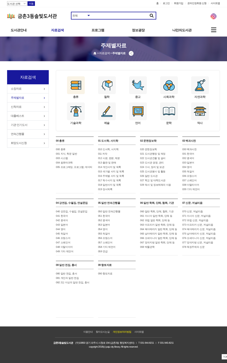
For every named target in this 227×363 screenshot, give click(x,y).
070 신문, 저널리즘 (192, 211)
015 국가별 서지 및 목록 (111, 171)
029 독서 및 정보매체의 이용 (155, 184)
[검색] (152, 15)
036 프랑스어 (189, 175)
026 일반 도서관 (149, 175)
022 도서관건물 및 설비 (152, 158)
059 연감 (103, 251)
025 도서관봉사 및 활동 (152, 171)
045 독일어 (62, 233)
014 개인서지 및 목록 (109, 167)
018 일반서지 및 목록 (109, 184)
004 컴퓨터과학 (64, 162)
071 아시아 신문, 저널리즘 (196, 215)
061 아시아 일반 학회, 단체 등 (156, 215)
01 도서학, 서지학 (108, 140)
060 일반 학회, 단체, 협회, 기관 (157, 211)
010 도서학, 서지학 (108, 149)
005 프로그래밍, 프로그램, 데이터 (74, 167)
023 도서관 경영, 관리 (152, 162)
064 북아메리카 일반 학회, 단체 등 (158, 229)
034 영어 (187, 167)
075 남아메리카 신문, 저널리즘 (199, 233)
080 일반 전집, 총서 (66, 273)
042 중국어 (62, 220)
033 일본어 (188, 162)
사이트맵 (215, 3)
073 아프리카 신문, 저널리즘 (197, 224)
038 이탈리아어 (190, 184)
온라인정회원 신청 (196, 3)
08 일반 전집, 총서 (66, 264)
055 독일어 (104, 233)
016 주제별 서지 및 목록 (111, 175)
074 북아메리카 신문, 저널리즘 (199, 229)
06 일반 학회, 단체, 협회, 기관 (157, 202)
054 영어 (103, 229)
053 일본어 (104, 224)
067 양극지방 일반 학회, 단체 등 (157, 242)
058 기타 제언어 (107, 246)
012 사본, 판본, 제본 (109, 158)
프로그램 (98, 30)
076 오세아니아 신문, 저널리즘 (199, 238)
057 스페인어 (105, 242)
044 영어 (60, 229)
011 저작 (102, 153)
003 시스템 (62, 158)
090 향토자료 (105, 273)
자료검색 (57, 30)
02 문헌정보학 (148, 140)
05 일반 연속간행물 (109, 202)
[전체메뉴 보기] (213, 30)
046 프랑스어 (63, 238)
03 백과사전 (189, 140)
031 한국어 (188, 153)
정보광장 (138, 30)
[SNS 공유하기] (131, 53)
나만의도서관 (182, 30)
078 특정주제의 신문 (193, 246)
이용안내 (88, 331)
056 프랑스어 (105, 238)
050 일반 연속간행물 (109, 211)
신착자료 (16, 106)
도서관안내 (19, 30)
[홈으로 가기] (95, 53)
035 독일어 (188, 171)
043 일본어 (62, 224)
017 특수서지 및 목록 (109, 180)
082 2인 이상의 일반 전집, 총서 (72, 282)
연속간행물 (17, 133)
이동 (31, 3)
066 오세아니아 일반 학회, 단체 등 (158, 238)
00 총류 (60, 140)
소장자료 (16, 88)
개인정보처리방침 (122, 331)
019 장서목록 (105, 189)
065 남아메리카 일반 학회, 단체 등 (158, 233)
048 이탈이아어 (64, 246)
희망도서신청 (19, 142)
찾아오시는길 (103, 331)
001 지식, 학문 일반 (66, 153)
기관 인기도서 (19, 124)
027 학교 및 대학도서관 (152, 180)
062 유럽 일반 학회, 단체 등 (155, 220)
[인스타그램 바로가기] (213, 16)
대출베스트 (17, 115)
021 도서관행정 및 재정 (152, 153)
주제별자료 (17, 97)
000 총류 (60, 149)
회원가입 (178, 3)
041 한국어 (62, 215)
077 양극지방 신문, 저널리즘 (197, 242)
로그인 (166, 3)
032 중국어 (188, 158)
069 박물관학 (147, 246)
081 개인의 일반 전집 (67, 278)
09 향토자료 (105, 264)
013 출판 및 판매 (107, 162)
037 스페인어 (189, 180)
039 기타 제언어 (191, 189)
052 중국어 (104, 220)
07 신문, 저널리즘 (192, 202)
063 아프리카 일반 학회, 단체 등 (157, 224)
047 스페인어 (63, 242)
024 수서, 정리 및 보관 (152, 167)
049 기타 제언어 (64, 251)
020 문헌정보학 (148, 149)
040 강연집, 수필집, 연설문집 (71, 211)
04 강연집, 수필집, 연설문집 (72, 202)
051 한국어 (104, 215)
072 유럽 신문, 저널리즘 (195, 220)
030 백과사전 (189, 149)
